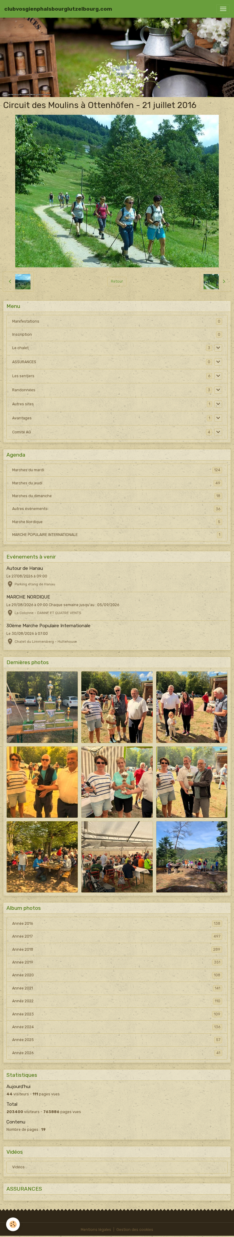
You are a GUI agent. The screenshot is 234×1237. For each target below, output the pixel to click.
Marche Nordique (116, 522)
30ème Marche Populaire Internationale (48, 625)
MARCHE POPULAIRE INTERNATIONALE (116, 535)
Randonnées (23, 390)
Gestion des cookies (134, 1230)
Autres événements (116, 509)
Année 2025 (116, 1040)
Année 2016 (116, 923)
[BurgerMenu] (223, 8)
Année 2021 (116, 988)
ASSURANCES (24, 362)
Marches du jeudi (116, 483)
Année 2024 (116, 1027)
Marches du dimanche (116, 496)
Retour (117, 281)
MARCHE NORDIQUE (28, 597)
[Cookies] (13, 1224)
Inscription (22, 334)
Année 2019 (116, 962)
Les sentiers (23, 376)
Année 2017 (116, 936)
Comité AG (21, 432)
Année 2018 (116, 949)
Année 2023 (116, 1014)
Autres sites (23, 404)
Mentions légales (96, 1230)
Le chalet (20, 348)
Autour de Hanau (24, 568)
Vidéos (18, 1167)
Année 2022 (116, 1001)
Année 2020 (116, 975)
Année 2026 (116, 1053)
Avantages (22, 418)
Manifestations (25, 321)
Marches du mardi (116, 470)
